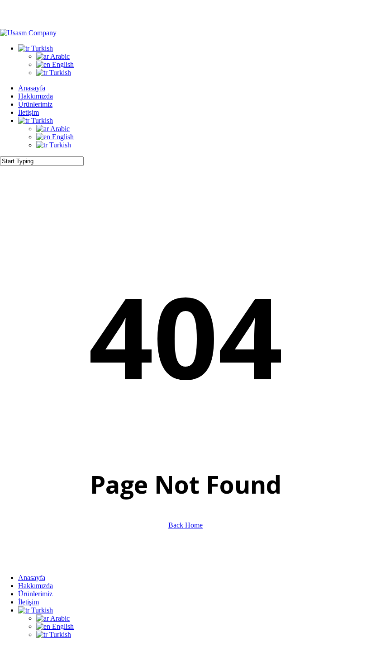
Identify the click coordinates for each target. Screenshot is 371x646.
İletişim (28, 602)
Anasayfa (31, 577)
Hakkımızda (35, 585)
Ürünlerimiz (35, 594)
